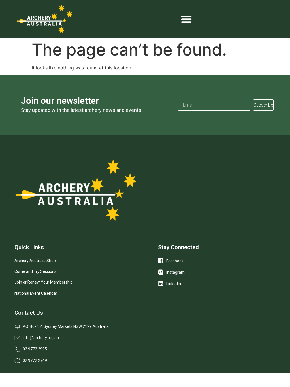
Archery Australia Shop (35, 260)
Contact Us (28, 312)
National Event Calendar (35, 293)
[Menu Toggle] (186, 19)
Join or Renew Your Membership (43, 282)
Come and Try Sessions (35, 271)
